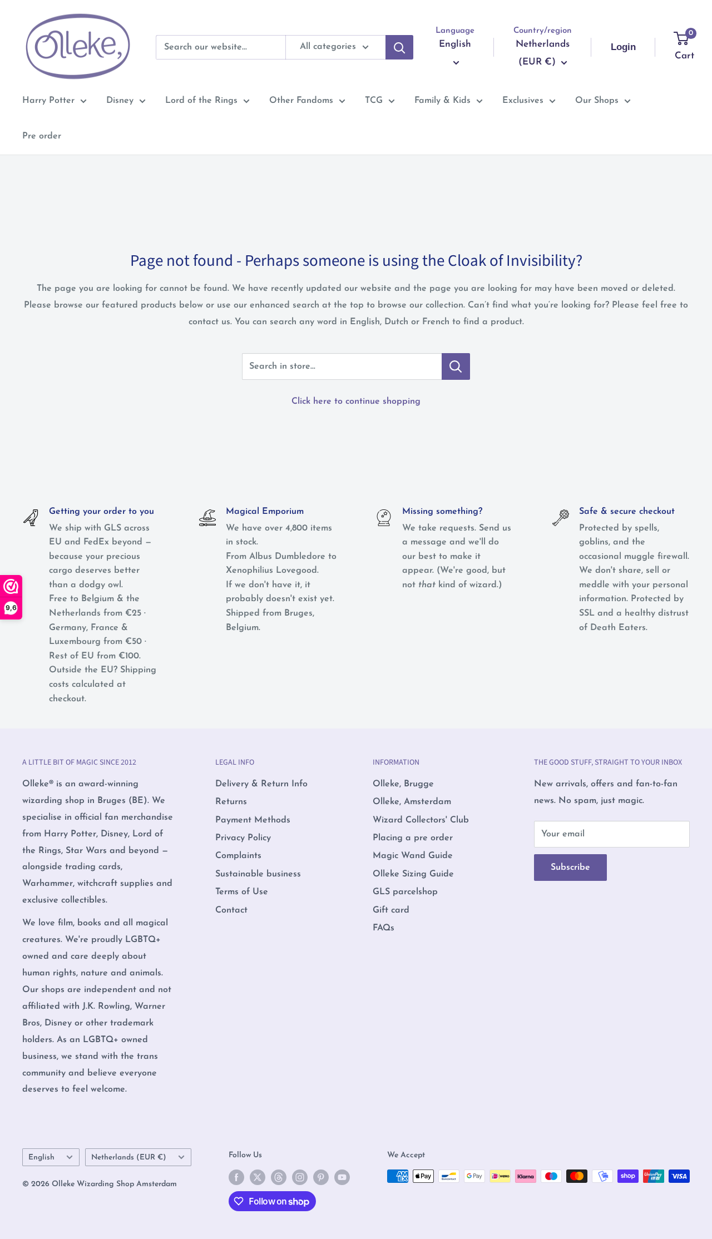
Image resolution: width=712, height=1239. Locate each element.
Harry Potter (48, 100)
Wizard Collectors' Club (421, 820)
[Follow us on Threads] (278, 1177)
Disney (120, 100)
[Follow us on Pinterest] (321, 1177)
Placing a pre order (413, 838)
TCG (374, 100)
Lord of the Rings (201, 100)
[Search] (399, 47)
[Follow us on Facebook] (236, 1177)
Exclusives (522, 100)
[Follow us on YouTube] (342, 1177)
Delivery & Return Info (261, 784)
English (41, 1157)
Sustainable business (258, 874)
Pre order (41, 136)
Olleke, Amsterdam (412, 801)
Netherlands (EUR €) (128, 1157)
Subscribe (570, 867)
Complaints (238, 855)
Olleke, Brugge (403, 784)
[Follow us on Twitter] (257, 1177)
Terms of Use (241, 892)
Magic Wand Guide (413, 855)
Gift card (391, 910)
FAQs (383, 928)
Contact (231, 910)
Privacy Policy (243, 838)
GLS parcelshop (405, 892)
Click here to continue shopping (356, 401)
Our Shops (597, 100)
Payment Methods (252, 820)
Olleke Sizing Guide (413, 874)
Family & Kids (442, 100)
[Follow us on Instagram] (300, 1177)
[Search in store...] (456, 366)
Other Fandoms (301, 100)
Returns (231, 801)
